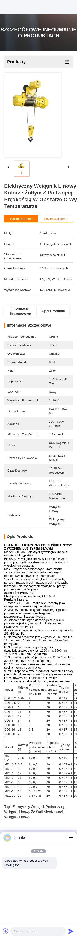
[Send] (71, 931)
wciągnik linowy (17, 817)
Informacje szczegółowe (20, 311)
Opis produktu (53, 311)
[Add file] (6, 931)
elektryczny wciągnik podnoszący (38, 807)
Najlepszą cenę (21, 218)
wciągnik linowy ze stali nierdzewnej (33, 812)
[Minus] (71, 837)
